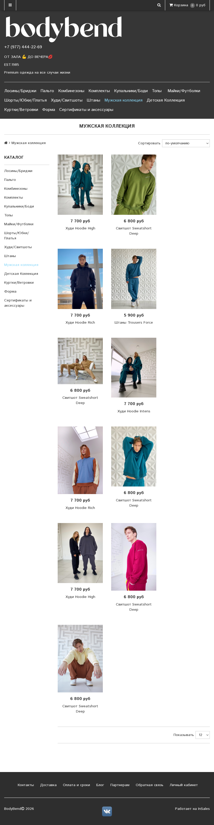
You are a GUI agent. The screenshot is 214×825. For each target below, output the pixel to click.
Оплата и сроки (76, 785)
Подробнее (82, 184)
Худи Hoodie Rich (80, 322)
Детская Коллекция (166, 100)
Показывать (184, 735)
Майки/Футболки (184, 91)
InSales (204, 808)
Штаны (93, 100)
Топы (157, 91)
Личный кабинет (183, 785)
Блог (99, 785)
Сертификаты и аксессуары (86, 110)
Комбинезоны (71, 91)
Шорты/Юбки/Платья (25, 100)
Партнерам (119, 785)
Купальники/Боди (131, 91)
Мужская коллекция (123, 100)
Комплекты (99, 91)
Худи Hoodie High (80, 228)
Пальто (47, 91)
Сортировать (149, 143)
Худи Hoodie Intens (133, 411)
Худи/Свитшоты (66, 100)
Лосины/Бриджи (20, 91)
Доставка (48, 785)
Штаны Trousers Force (134, 322)
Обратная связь (148, 785)
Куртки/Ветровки (21, 110)
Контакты (25, 785)
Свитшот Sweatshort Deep (134, 231)
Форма (48, 110)
